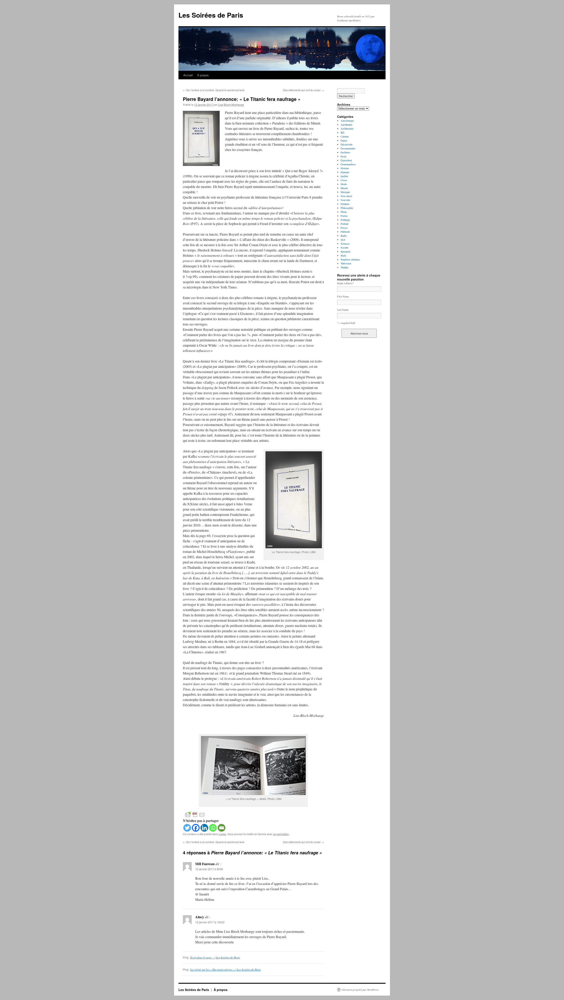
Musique (345, 192)
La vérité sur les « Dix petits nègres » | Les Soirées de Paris (225, 970)
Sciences (345, 243)
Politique (345, 219)
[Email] (221, 828)
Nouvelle (345, 200)
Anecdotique (347, 120)
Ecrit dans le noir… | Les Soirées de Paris (215, 957)
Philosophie (347, 208)
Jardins (344, 176)
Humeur (345, 172)
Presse (344, 227)
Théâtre (344, 267)
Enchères (345, 152)
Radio (344, 235)
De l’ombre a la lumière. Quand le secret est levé (213, 90)
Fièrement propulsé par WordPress (360, 989)
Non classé (346, 196)
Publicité (345, 231)
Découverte (346, 144)
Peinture (345, 204)
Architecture (347, 128)
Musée (344, 188)
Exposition (346, 160)
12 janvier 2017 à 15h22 (209, 922)
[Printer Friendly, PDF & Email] (195, 814)
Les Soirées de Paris (210, 15)
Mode (344, 184)
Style (343, 255)
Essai (343, 156)
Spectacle (345, 251)
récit (343, 239)
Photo (344, 212)
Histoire (345, 168)
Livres (222, 834)
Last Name (342, 309)
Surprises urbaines (350, 259)
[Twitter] (187, 828)
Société (344, 247)
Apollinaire (346, 124)
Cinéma (345, 136)
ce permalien (281, 834)
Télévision (346, 263)
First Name (343, 296)
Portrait (344, 223)
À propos (203, 75)
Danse (344, 140)
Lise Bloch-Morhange (231, 104)
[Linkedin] (204, 828)
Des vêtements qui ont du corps (303, 90)
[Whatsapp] (213, 828)
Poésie (344, 215)
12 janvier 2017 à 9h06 (209, 869)
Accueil (188, 75)
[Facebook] (196, 828)
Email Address (345, 283)
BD (342, 132)
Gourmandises (348, 164)
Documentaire (348, 148)
